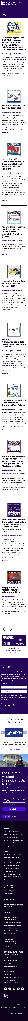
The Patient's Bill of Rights (11, 866)
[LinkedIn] (22, 989)
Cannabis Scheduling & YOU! (12, 863)
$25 (17, 800)
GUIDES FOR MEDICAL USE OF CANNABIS (13, 906)
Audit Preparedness (10, 934)
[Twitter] (5, 989)
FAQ (5, 879)
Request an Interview (10, 888)
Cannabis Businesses (10, 966)
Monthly (13, 816)
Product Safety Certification (12, 931)
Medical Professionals (10, 960)
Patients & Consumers (11, 955)
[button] (3, 732)
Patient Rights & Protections (12, 860)
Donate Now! (14, 809)
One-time (6, 816)
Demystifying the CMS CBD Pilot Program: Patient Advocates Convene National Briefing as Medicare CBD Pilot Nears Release (14, 43)
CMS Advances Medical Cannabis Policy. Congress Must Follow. (14, 402)
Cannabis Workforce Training (13, 922)
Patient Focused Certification (11, 919)
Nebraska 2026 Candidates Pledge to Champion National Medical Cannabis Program (13, 164)
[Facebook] (9, 989)
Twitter (18, 651)
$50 (4, 800)
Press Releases (8, 894)
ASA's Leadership (9, 843)
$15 (23, 800)
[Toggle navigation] (3, 7)
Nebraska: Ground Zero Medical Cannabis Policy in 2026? (13, 283)
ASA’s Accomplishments (11, 831)
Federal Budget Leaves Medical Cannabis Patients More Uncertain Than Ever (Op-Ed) (13, 232)
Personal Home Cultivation (12, 869)
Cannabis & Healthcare (11, 871)
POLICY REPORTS (10, 899)
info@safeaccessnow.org (12, 977)
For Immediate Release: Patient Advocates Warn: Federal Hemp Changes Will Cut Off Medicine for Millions (14, 461)
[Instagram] (14, 989)
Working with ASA (9, 846)
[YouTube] (18, 989)
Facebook (10, 651)
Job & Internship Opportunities (13, 840)
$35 (11, 800)
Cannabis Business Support (12, 925)
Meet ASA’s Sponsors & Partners (14, 834)
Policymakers (8, 963)
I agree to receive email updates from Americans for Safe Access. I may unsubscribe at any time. (14, 698)
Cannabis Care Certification (10, 940)
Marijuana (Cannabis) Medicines (14, 854)
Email (18, 1004)
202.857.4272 (8, 974)
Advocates (7, 957)
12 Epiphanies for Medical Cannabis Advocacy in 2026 (11, 590)
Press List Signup (9, 891)
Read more (5, 79)
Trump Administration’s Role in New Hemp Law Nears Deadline (14, 343)
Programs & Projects (10, 837)
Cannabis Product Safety (11, 857)
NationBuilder (18, 1013)
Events (7, 912)
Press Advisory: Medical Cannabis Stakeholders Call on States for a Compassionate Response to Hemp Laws (14, 525)
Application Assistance (11, 928)
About (6, 829)
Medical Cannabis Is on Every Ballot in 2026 (14, 106)
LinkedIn (14, 653)
